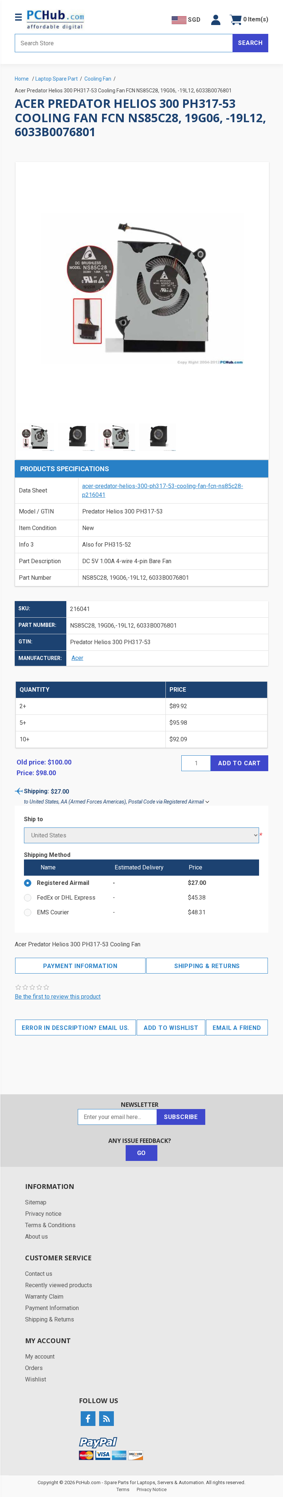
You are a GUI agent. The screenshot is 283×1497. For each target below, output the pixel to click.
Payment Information (80, 966)
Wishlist (35, 1379)
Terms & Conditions (50, 1225)
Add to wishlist (171, 1027)
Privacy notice (43, 1213)
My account (40, 1356)
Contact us (38, 1273)
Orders (34, 1367)
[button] (215, 20)
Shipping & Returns (207, 966)
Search (250, 42)
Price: (25, 773)
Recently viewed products (58, 1285)
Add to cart (239, 763)
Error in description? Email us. (75, 1027)
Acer (77, 657)
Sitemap (35, 1202)
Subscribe (181, 1116)
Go (141, 1153)
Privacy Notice (152, 1489)
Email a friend (237, 1027)
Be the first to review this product (58, 996)
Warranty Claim (44, 1296)
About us (36, 1236)
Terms (122, 1489)
